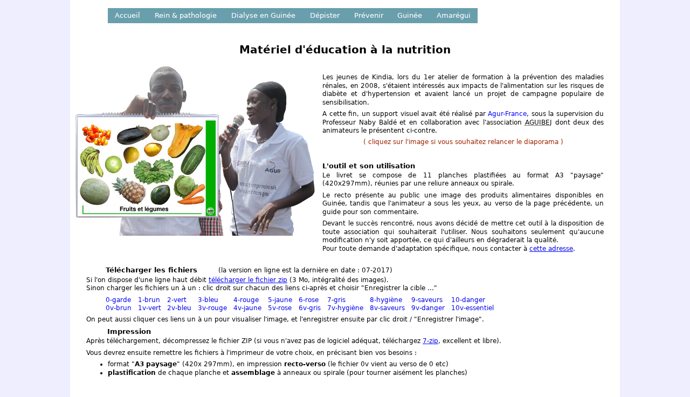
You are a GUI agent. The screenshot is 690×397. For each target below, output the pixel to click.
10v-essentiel (472, 308)
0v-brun (119, 308)
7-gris (336, 300)
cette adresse (551, 248)
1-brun (149, 300)
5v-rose (280, 308)
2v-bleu (179, 308)
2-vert (177, 300)
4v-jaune (247, 308)
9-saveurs (427, 300)
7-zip (430, 341)
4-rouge (246, 300)
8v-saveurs (387, 308)
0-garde (118, 300)
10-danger (468, 300)
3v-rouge (212, 308)
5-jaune (280, 300)
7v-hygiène (345, 308)
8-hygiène (386, 300)
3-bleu (208, 300)
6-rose (309, 300)
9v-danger (428, 308)
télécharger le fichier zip (248, 280)
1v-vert (149, 308)
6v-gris (310, 308)
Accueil (127, 15)
